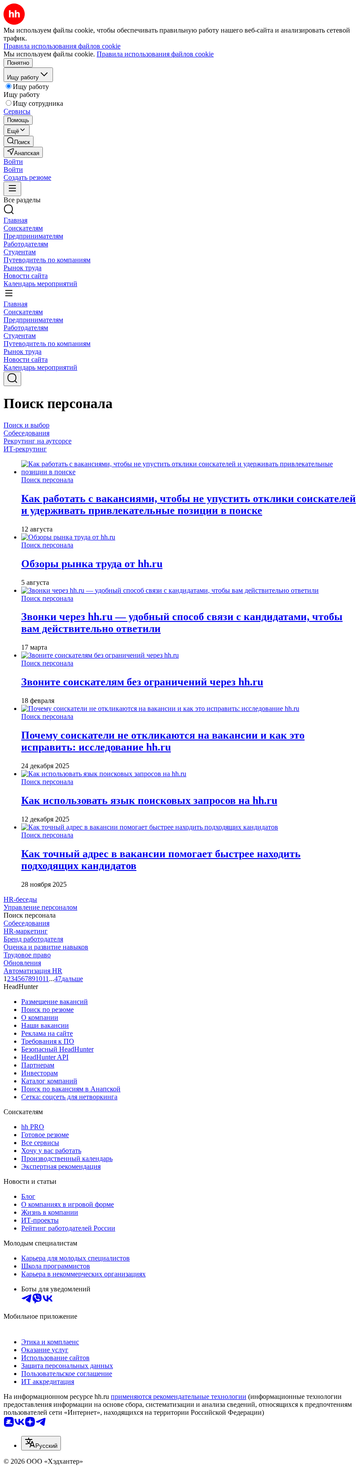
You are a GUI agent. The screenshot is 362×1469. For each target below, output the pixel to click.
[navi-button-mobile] (12, 189)
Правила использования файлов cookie (155, 54)
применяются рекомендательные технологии (178, 1396)
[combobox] (41, 1443)
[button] (13, 161)
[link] (19, 141)
